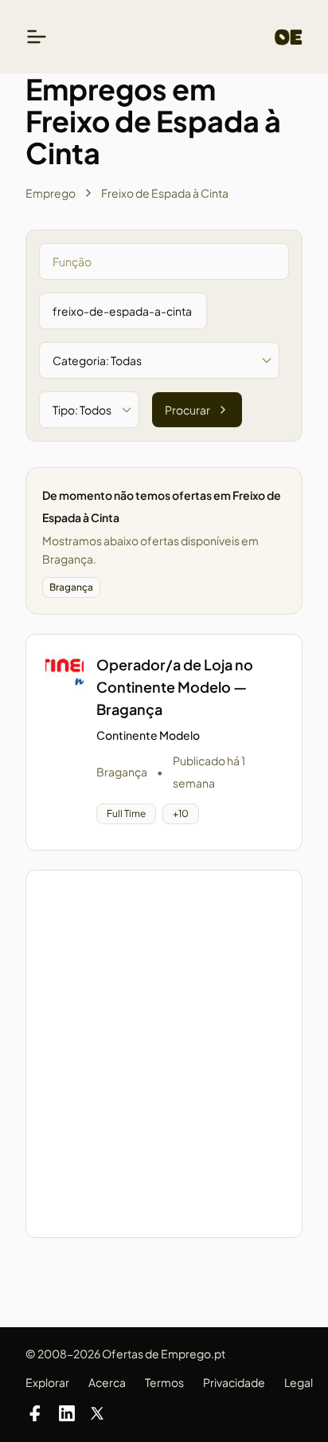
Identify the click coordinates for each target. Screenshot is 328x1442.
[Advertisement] (164, 1054)
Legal (298, 1382)
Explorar (47, 1382)
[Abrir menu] (36, 37)
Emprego (50, 193)
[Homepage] (289, 37)
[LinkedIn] (66, 1413)
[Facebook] (35, 1413)
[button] (164, 742)
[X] (97, 1413)
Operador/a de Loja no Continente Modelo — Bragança (174, 686)
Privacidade (234, 1382)
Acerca (107, 1382)
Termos (164, 1382)
